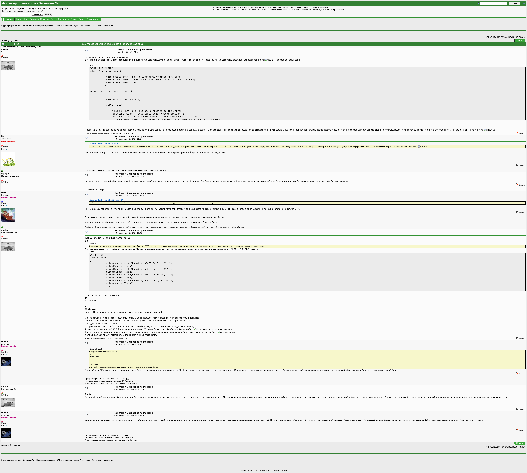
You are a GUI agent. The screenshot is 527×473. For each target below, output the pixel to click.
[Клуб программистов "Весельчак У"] (2, 171)
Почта (74, 19)
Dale (3, 193)
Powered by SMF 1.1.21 (249, 470)
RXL (3, 136)
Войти (82, 19)
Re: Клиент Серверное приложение (133, 136)
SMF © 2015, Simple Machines (274, 470)
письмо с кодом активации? (29, 11)
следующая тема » (515, 37)
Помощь (44, 19)
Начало (9, 19)
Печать (520, 40)
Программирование (45, 26)
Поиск (54, 19)
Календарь (63, 19)
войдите (43, 8)
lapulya (5, 173)
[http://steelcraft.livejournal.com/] (2, 228)
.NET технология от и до (67, 26)
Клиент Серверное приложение (99, 26)
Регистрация (93, 19)
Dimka (4, 341)
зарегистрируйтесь (61, 8)
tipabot (5, 49)
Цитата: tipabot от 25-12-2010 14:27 (106, 144)
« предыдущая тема (495, 37)
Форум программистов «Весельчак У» (17, 26)
